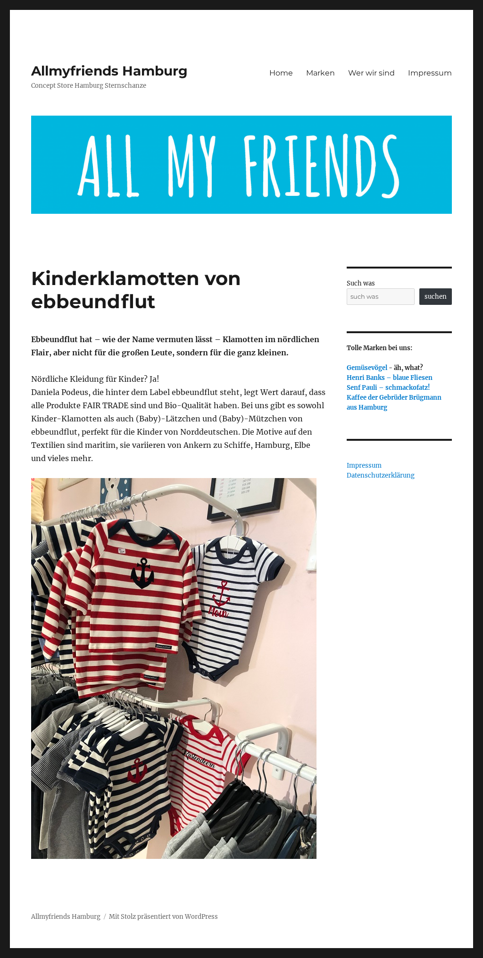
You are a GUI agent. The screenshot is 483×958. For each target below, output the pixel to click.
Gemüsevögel (367, 368)
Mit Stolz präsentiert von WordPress (163, 917)
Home (281, 72)
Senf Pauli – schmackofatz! (388, 388)
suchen (436, 297)
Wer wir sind (371, 72)
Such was (361, 283)
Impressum (430, 72)
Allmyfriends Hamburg (109, 71)
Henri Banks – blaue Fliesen (390, 378)
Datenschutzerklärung (381, 475)
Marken (320, 72)
